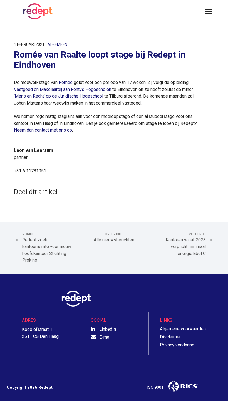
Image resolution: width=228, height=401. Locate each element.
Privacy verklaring (177, 345)
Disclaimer (170, 337)
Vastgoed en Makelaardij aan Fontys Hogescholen (62, 89)
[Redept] (36, 11)
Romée (66, 82)
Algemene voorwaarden (183, 328)
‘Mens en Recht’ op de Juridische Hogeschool (58, 96)
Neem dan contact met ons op (43, 130)
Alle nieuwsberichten (114, 237)
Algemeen (57, 44)
